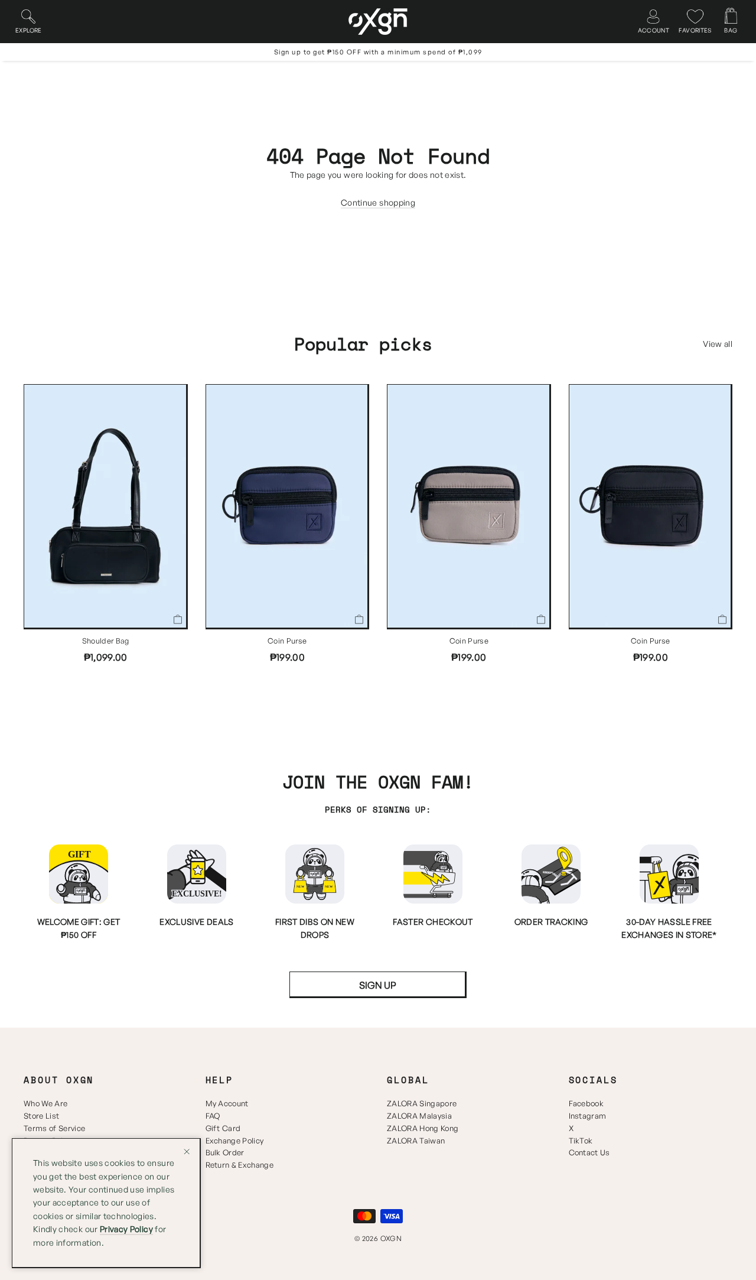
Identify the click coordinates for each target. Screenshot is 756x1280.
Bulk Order (225, 1152)
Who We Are (45, 1103)
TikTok (581, 1140)
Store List (41, 1115)
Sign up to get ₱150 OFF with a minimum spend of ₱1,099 (378, 52)
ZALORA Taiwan (416, 1140)
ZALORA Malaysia (419, 1115)
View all (717, 344)
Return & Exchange (240, 1164)
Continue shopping (378, 202)
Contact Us (589, 1152)
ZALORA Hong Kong (422, 1128)
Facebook (586, 1103)
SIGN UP (377, 985)
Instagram (588, 1115)
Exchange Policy (235, 1140)
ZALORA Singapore (422, 1103)
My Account (227, 1103)
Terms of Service (54, 1128)
